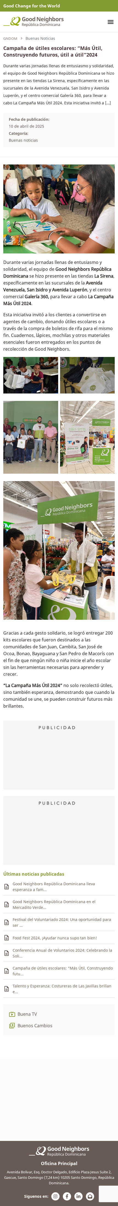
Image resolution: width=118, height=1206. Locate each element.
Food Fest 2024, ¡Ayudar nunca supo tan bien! (55, 937)
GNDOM (10, 38)
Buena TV (27, 1014)
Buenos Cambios (35, 1026)
